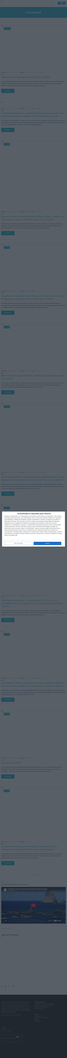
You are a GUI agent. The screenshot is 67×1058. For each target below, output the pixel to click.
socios (19, 516)
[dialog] (33, 529)
